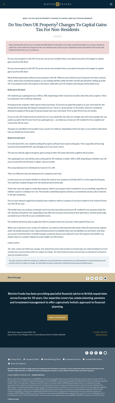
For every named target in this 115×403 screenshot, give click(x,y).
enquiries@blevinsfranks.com (19, 375)
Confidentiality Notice (93, 359)
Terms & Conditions (18, 363)
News (25, 18)
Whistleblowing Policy (52, 359)
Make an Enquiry (57, 317)
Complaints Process (73, 359)
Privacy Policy (16, 359)
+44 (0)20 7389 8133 (100, 332)
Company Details (32, 359)
